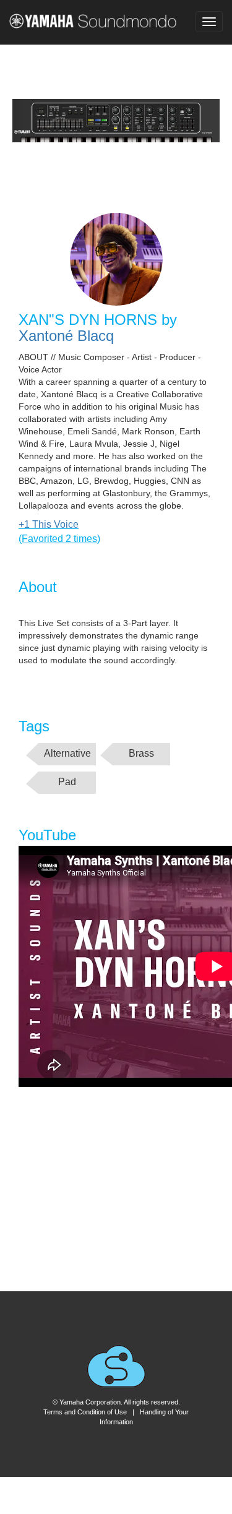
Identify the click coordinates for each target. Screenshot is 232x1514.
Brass (141, 753)
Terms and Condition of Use (85, 1412)
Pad (67, 781)
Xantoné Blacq (66, 335)
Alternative (67, 753)
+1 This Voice (49, 524)
